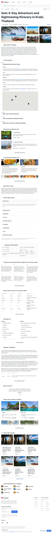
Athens (42, 504)
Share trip (49, 24)
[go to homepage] (4, 2)
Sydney (42, 508)
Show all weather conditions (20, 380)
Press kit (35, 506)
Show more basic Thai (19, 314)
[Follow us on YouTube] (5, 522)
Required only (42, 530)
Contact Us (35, 504)
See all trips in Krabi (19, 478)
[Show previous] (2, 390)
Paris (46, 499)
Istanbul (47, 506)
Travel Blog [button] (30, 2)
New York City (43, 499)
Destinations (36, 499)
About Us (35, 501)
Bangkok (42, 510)
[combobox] (25, 6)
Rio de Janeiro (48, 510)
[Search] (48, 6)
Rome (46, 501)
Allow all (48, 530)
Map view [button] (19, 2)
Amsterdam (47, 504)
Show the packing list (19, 342)
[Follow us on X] (7, 523)
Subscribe (14, 511)
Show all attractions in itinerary (19, 152)
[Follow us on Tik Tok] (2, 523)
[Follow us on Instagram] (4, 522)
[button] (19, 64)
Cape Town (47, 508)
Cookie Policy (12, 531)
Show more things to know (19, 285)
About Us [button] (24, 2)
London (42, 501)
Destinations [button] (13, 2)
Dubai (42, 506)
